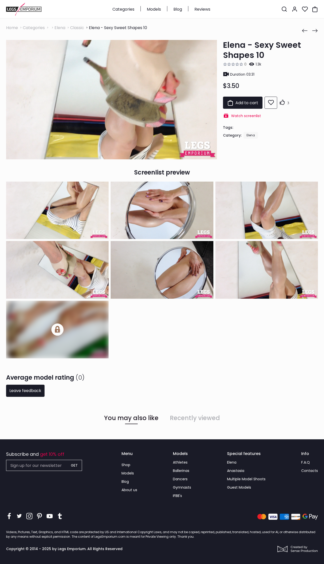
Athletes (180, 462)
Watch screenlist (246, 115)
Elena (59, 28)
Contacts (309, 470)
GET (74, 465)
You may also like (131, 418)
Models (154, 9)
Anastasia (235, 470)
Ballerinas (181, 470)
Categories (123, 9)
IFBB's (177, 495)
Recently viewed (195, 418)
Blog (177, 9)
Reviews (202, 9)
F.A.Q (305, 462)
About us (129, 489)
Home (12, 28)
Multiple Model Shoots (246, 479)
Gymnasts (182, 487)
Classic (77, 28)
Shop (126, 464)
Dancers (180, 479)
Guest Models (239, 487)
